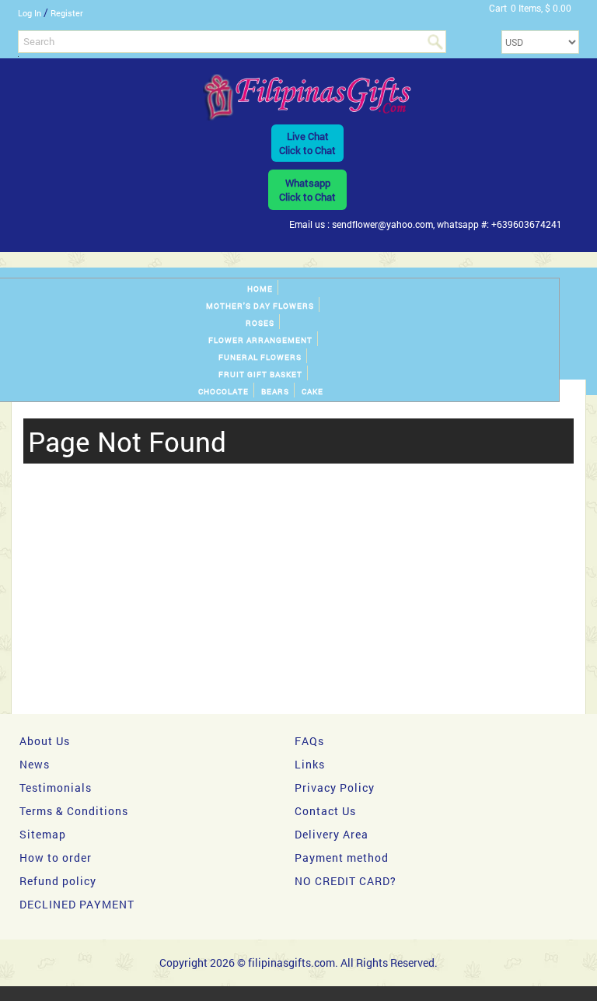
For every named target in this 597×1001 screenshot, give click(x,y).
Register (67, 13)
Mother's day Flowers (260, 306)
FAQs (309, 740)
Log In (29, 13)
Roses (260, 323)
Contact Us (325, 810)
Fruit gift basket (260, 374)
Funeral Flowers (260, 357)
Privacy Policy (335, 787)
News (34, 764)
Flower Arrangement (260, 340)
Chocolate (223, 392)
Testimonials (55, 787)
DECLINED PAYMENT (76, 904)
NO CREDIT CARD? (345, 880)
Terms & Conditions (73, 810)
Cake (312, 392)
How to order (55, 857)
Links (310, 764)
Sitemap (42, 834)
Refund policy (57, 880)
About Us (44, 740)
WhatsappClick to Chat (307, 190)
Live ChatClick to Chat (307, 143)
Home (260, 289)
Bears (275, 392)
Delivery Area (331, 834)
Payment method (342, 857)
